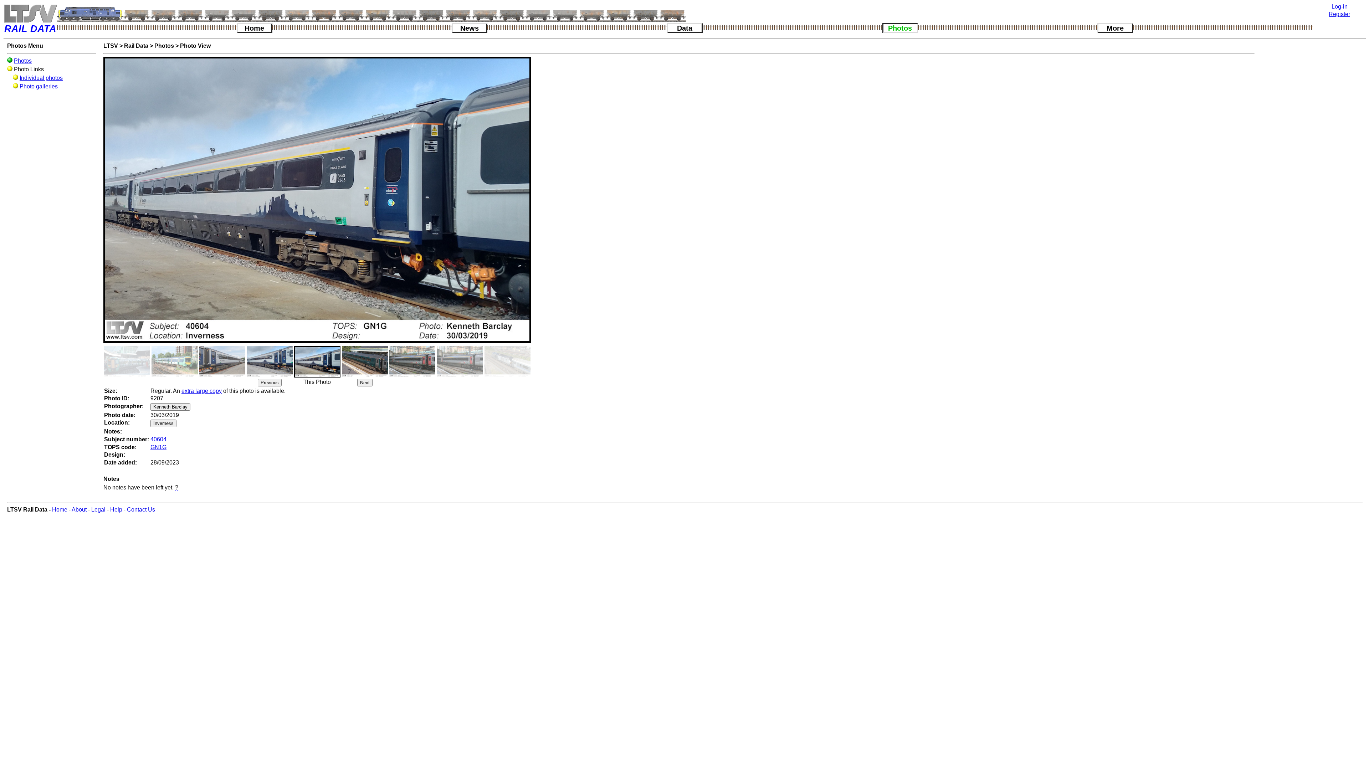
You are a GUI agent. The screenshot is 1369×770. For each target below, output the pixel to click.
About (79, 510)
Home (254, 28)
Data (684, 28)
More (1115, 28)
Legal (98, 510)
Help (116, 510)
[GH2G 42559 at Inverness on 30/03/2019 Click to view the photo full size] (270, 361)
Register (1339, 14)
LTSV (110, 46)
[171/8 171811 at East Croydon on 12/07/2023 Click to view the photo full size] (175, 361)
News (469, 28)
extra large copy (201, 391)
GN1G (158, 447)
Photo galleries (39, 86)
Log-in (1340, 7)
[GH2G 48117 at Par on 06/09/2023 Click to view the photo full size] (365, 361)
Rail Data (136, 46)
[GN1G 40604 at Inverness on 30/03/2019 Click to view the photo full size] (317, 362)
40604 (158, 439)
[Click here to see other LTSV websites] (30, 13)
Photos (900, 28)
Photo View (195, 46)
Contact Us (141, 510)
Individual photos (41, 78)
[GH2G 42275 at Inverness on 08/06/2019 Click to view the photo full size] (222, 361)
